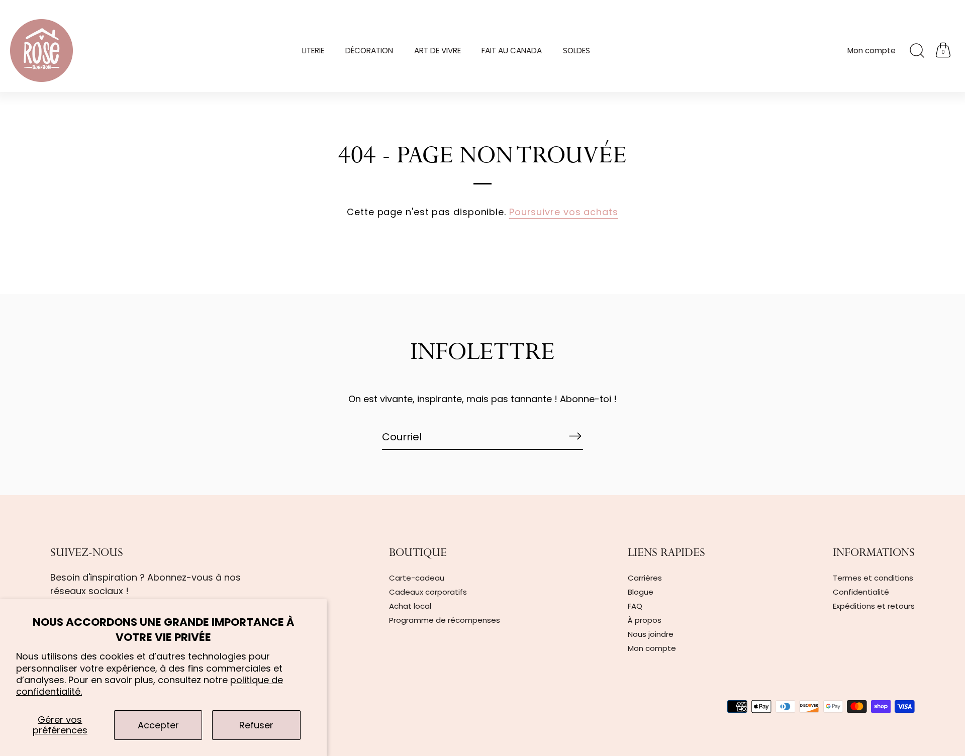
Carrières (645, 578)
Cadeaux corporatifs (428, 592)
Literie (313, 50)
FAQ (635, 606)
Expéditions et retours (874, 606)
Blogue (640, 592)
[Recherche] (917, 50)
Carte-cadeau (416, 578)
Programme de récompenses (444, 620)
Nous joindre (650, 634)
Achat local (410, 606)
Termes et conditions (873, 578)
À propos (644, 620)
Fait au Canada (511, 50)
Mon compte (871, 50)
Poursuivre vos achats (563, 212)
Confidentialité (861, 592)
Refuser (256, 725)
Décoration (369, 50)
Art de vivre (437, 50)
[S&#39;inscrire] (575, 436)
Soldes (576, 50)
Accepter (158, 725)
